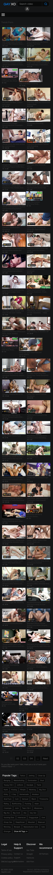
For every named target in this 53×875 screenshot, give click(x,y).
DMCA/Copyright (8, 862)
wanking (32, 790)
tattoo (22, 776)
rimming (7, 827)
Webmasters (19, 861)
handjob (29, 785)
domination (32, 780)
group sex (8, 822)
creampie (7, 808)
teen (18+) (26, 808)
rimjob (23, 790)
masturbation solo (31, 827)
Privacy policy (6, 854)
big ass (7, 813)
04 (31, 758)
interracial (22, 817)
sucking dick (9, 817)
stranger (7, 831)
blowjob (17, 827)
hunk (6, 790)
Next (45, 758)
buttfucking (16, 804)
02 (17, 758)
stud (42, 780)
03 (24, 758)
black (34, 799)
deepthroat (20, 822)
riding (6, 804)
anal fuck (8, 799)
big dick (42, 790)
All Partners (43, 854)
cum (17, 799)
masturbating (19, 780)
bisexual (41, 822)
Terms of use (6, 850)
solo (43, 827)
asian (37, 804)
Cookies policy (7, 858)
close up (41, 776)
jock (17, 808)
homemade (24, 794)
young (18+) (9, 785)
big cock (16, 813)
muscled (31, 822)
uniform (20, 785)
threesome (43, 799)
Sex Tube (30, 850)
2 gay (13, 794)
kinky (6, 794)
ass (25, 813)
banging (7, 780)
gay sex (33, 813)
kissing (14, 790)
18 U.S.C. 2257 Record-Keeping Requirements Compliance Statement (36, 871)
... (38, 758)
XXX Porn (30, 862)
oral (43, 817)
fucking (28, 804)
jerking (31, 776)
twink (39, 785)
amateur (35, 794)
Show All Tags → (20, 831)
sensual (25, 799)
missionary (38, 808)
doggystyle (33, 817)
